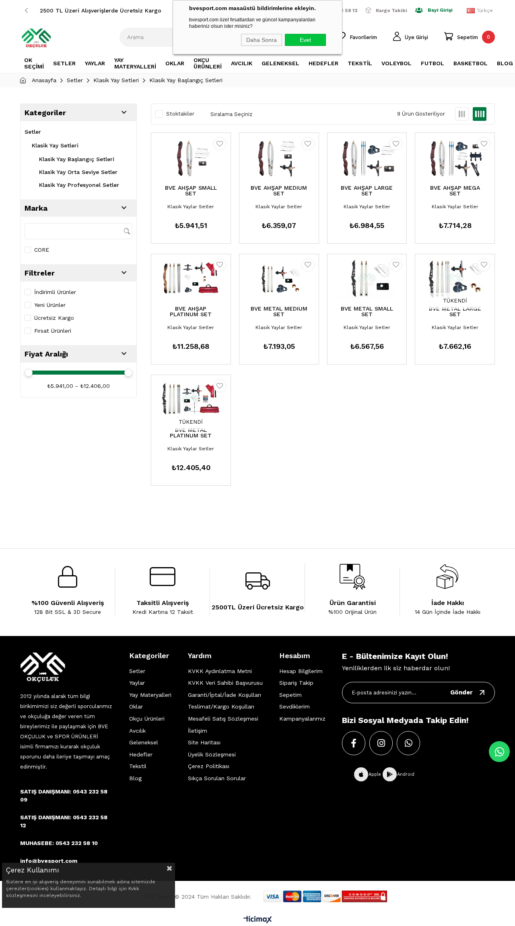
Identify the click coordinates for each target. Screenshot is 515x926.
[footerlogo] (42, 667)
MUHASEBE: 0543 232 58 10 (59, 843)
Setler (33, 131)
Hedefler (140, 754)
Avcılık (137, 730)
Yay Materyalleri (150, 695)
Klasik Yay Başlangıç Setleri (76, 159)
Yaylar (137, 682)
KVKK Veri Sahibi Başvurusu (225, 682)
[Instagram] (381, 743)
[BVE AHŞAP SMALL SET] (191, 158)
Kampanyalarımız (302, 718)
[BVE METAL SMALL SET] (367, 279)
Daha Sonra (261, 40)
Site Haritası (204, 742)
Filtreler (40, 273)
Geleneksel (143, 742)
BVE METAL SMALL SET (367, 311)
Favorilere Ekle (220, 143)
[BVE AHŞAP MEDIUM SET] (279, 158)
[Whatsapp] (408, 743)
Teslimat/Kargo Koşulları (221, 706)
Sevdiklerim (294, 706)
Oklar (136, 706)
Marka (36, 208)
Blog (135, 778)
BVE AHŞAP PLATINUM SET (191, 311)
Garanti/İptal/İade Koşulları (224, 695)
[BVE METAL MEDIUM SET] (279, 279)
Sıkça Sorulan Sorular (217, 778)
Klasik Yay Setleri (55, 145)
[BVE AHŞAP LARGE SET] (367, 158)
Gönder (461, 692)
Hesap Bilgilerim (301, 671)
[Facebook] (353, 743)
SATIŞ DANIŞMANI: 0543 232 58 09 (63, 795)
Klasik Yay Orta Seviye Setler (78, 172)
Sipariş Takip (296, 682)
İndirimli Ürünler (55, 292)
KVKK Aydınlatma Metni (220, 671)
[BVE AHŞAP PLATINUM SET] (191, 279)
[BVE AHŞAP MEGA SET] (455, 158)
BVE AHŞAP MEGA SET (455, 191)
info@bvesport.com (48, 861)
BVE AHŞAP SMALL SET (191, 191)
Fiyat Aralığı (46, 354)
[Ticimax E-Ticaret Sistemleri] (257, 920)
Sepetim (290, 695)
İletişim (197, 730)
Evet (305, 40)
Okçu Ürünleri (147, 718)
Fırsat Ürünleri (52, 330)
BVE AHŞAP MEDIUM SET (279, 191)
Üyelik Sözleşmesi (212, 754)
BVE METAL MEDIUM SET (279, 311)
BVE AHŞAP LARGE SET (367, 191)
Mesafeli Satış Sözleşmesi (223, 718)
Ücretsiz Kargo (54, 318)
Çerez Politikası (208, 766)
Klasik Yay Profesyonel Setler (79, 185)
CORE (41, 250)
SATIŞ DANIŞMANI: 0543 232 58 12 (63, 821)
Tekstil (137, 766)
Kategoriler (45, 112)
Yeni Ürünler (50, 305)
